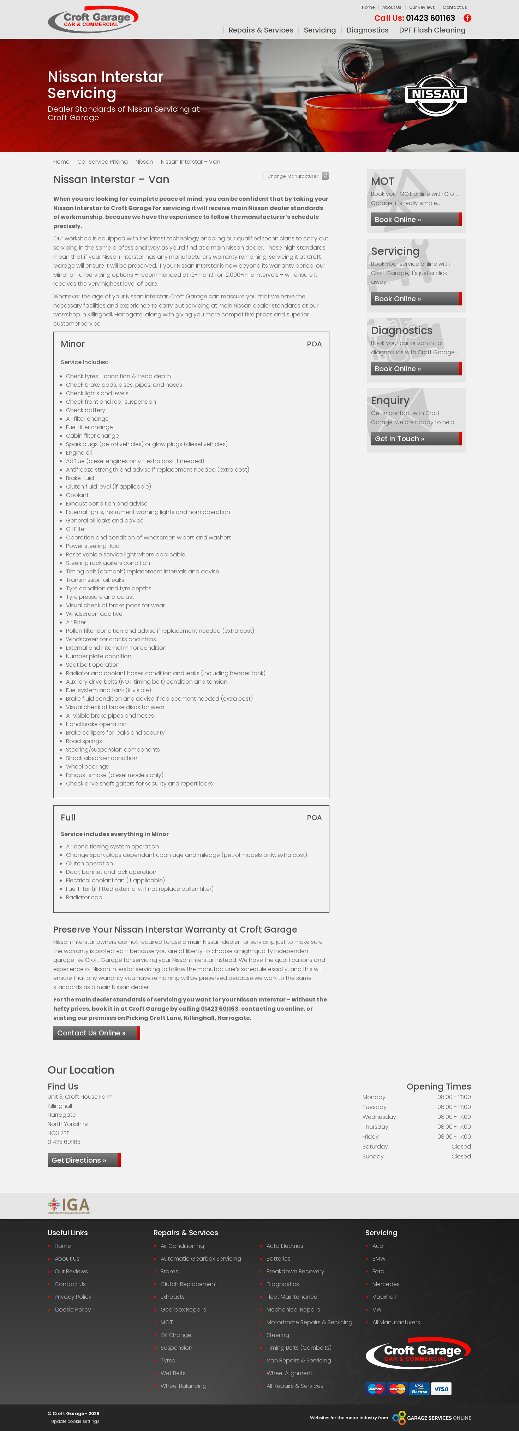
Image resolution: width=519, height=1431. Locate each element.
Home (368, 7)
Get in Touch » (399, 439)
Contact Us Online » (91, 1033)
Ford (378, 1271)
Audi (378, 1246)
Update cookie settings (75, 1421)
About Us (391, 7)
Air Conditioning (182, 1246)
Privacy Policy (73, 1297)
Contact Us (455, 7)
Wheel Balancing (184, 1386)
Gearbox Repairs (183, 1310)
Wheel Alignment (289, 1373)
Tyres (168, 1360)
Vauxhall (384, 1297)
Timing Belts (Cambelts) (299, 1348)
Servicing (320, 30)
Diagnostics (368, 30)
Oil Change (176, 1335)
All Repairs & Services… (297, 1386)
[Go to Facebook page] (467, 18)
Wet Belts (173, 1373)
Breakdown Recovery (295, 1271)
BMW (379, 1259)
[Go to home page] (93, 19)
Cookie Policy (73, 1310)
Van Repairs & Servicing (299, 1360)
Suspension (176, 1348)
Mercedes (386, 1284)
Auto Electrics (285, 1246)
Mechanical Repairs (293, 1310)
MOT (167, 1322)
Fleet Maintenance (292, 1297)
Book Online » (398, 219)
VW (377, 1310)
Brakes (169, 1271)
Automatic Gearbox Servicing (201, 1259)
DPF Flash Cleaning (432, 30)
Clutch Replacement (189, 1284)
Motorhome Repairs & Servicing (309, 1322)
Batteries (279, 1259)
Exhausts (173, 1297)
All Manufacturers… (397, 1322)
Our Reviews (422, 7)
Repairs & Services (261, 30)
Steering (278, 1335)
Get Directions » (79, 1160)
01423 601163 (414, 18)
